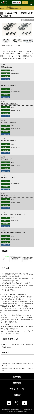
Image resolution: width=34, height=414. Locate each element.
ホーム (2, 7)
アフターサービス (17, 389)
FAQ (25, 3)
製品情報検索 (9, 7)
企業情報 (17, 377)
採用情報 (17, 383)
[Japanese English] (16, 2)
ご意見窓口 (17, 395)
